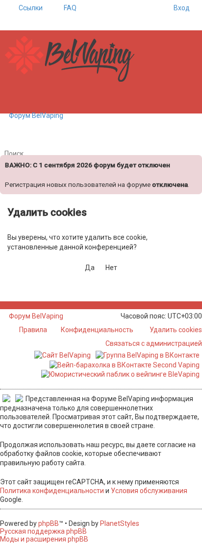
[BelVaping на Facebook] (13, 305)
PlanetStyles (119, 523)
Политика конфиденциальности (52, 491)
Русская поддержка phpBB (43, 531)
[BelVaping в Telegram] (40, 305)
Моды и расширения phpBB (44, 539)
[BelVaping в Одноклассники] (29, 305)
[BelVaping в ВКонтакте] (2, 305)
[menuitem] (65, 7)
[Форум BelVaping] (73, 59)
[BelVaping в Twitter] (24, 305)
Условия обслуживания (149, 491)
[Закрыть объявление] (193, 161)
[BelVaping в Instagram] (8, 305)
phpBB (48, 523)
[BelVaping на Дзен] (35, 305)
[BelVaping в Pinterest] (19, 305)
